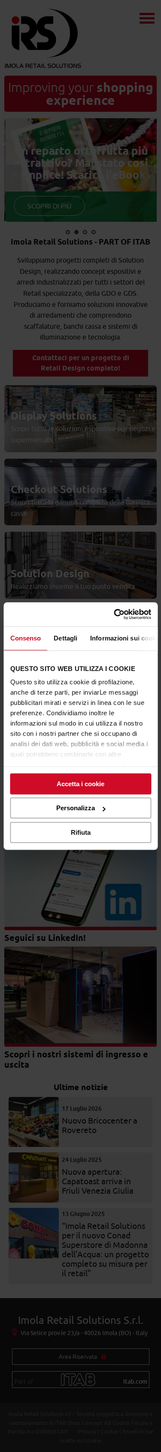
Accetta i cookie (80, 783)
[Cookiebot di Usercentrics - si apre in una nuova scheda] (114, 614)
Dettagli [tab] (65, 638)
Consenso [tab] (25, 638)
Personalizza (75, 808)
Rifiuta (81, 832)
